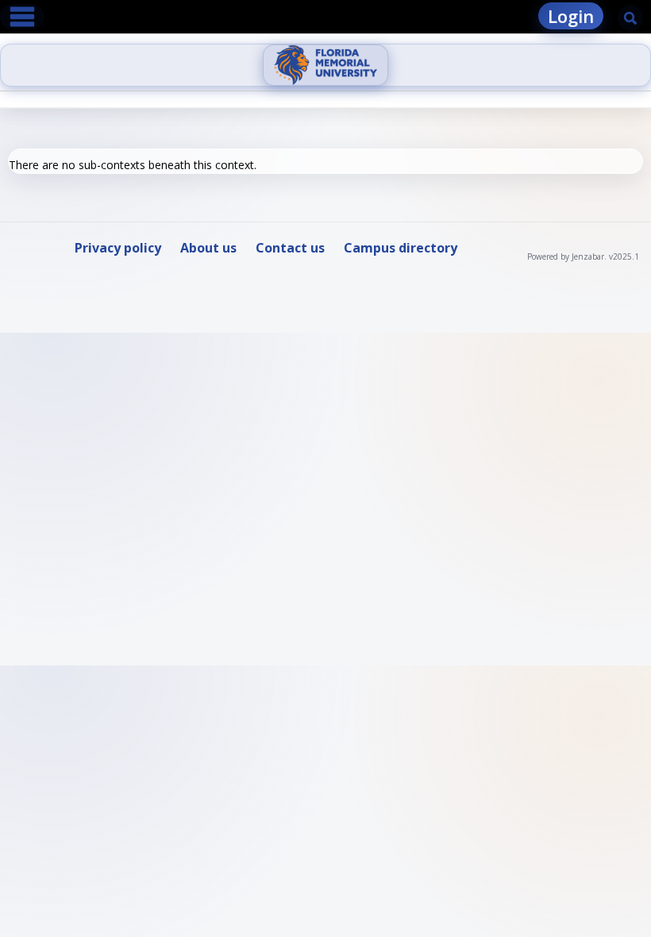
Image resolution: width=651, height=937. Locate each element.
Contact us (290, 247)
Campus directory (400, 247)
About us (208, 247)
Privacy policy (118, 247)
